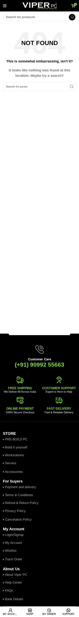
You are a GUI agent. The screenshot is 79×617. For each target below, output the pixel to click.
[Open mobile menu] (5, 6)
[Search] (72, 17)
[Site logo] (39, 5)
